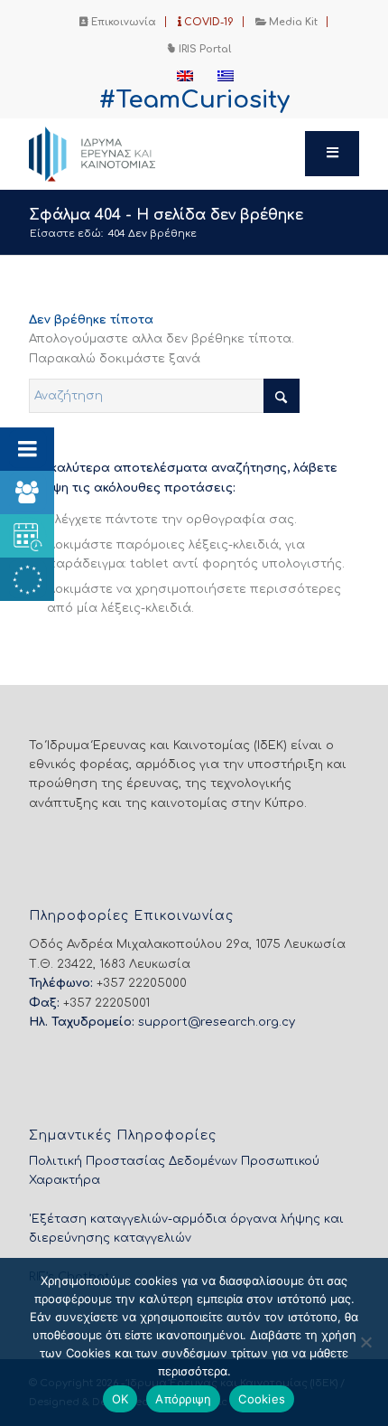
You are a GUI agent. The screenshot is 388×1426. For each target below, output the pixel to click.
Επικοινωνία (122, 22)
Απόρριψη (183, 1399)
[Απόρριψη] (365, 1342)
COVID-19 (207, 22)
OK (120, 1399)
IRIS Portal (203, 49)
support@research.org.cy (216, 1022)
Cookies (261, 1399)
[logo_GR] (160, 153)
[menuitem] (118, 21)
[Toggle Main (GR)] (332, 153)
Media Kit (292, 22)
